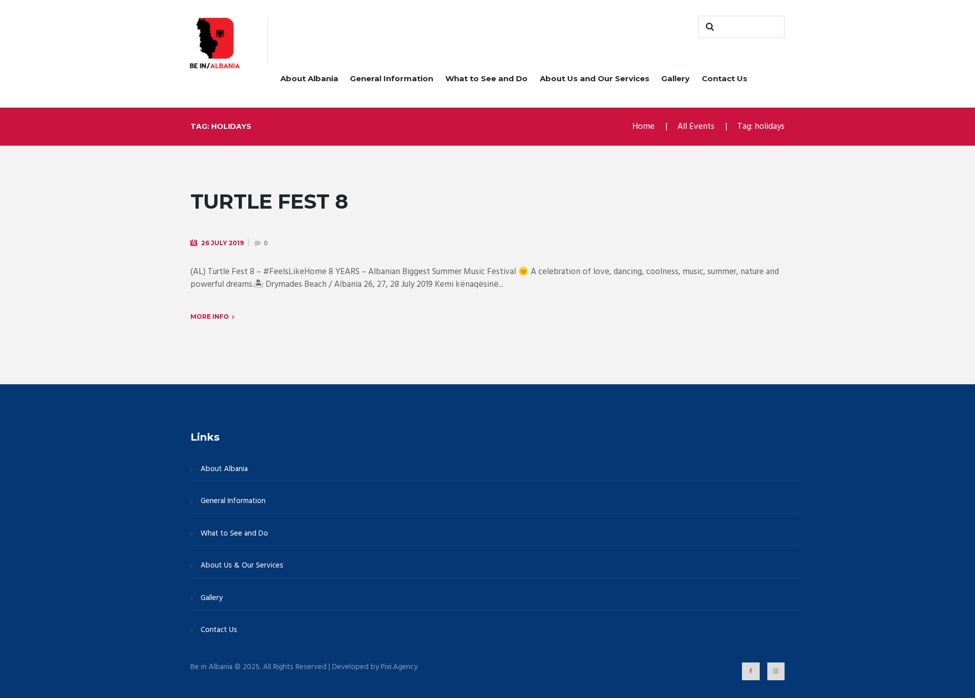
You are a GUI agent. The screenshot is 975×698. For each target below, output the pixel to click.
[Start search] (708, 26)
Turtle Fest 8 (269, 201)
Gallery (675, 78)
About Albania (309, 78)
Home (643, 126)
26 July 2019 (222, 243)
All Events (695, 126)
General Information (391, 78)
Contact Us (725, 78)
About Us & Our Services (242, 565)
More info (209, 316)
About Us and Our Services (594, 78)
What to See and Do (486, 78)
